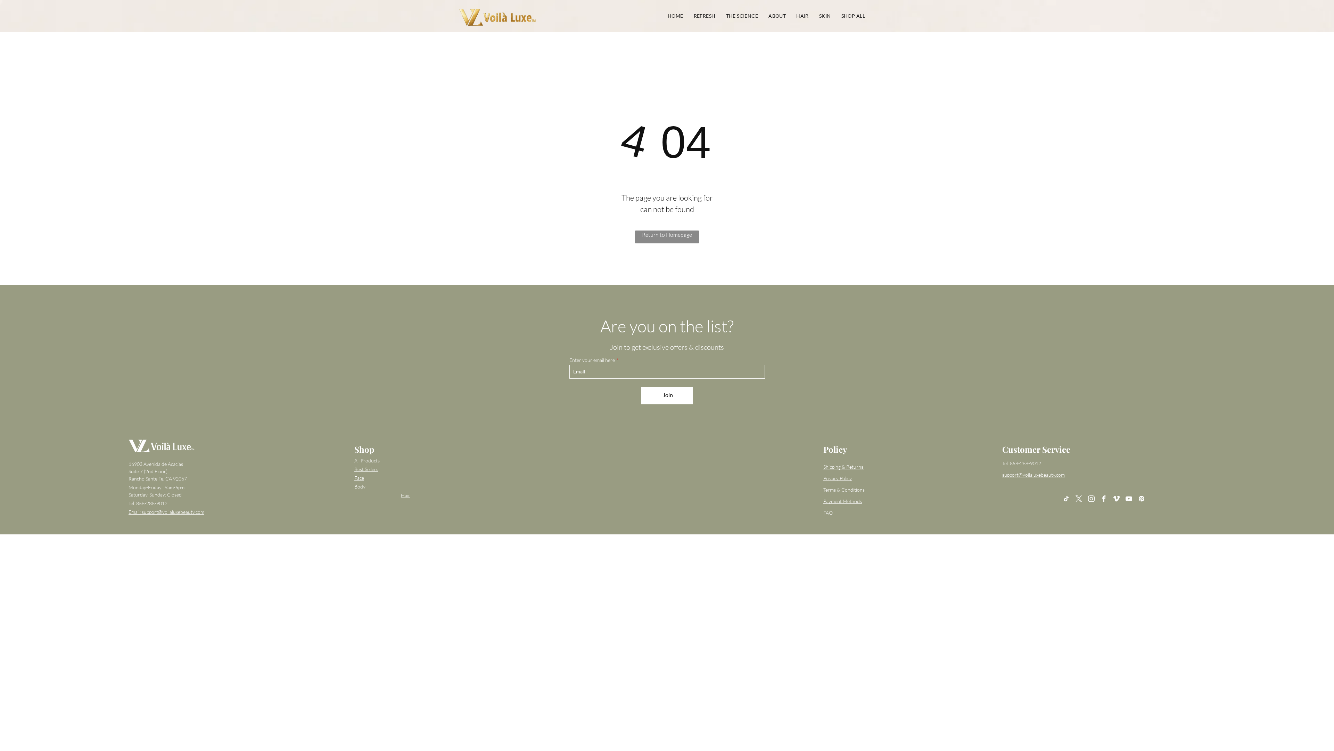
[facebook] (1104, 500)
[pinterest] (1141, 500)
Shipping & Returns (843, 467)
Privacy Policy (837, 478)
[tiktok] (1066, 500)
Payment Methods (842, 501)
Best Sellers (366, 469)
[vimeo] (1116, 500)
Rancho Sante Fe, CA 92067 (158, 479)
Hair (405, 495)
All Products (367, 460)
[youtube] (1129, 500)
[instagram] (1091, 500)
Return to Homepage (667, 234)
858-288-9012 (151, 503)
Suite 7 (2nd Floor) (148, 471)
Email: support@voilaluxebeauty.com (166, 512)
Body (359, 487)
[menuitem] (675, 15)
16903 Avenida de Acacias (156, 464)
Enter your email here (592, 360)
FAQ (828, 513)
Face (359, 478)
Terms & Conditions (844, 490)
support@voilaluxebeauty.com (1033, 475)
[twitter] (1079, 500)
